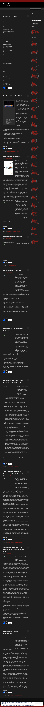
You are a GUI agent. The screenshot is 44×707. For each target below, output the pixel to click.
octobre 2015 (34, 187)
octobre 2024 (34, 63)
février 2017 (34, 168)
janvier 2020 (34, 128)
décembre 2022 (34, 88)
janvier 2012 (34, 228)
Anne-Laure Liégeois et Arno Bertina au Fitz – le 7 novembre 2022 (13, 549)
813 (33, 233)
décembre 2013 (34, 211)
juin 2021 (33, 109)
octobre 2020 (34, 118)
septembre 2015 (35, 188)
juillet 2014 (34, 203)
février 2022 (34, 100)
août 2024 (34, 66)
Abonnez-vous (35, 23)
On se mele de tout (11, 466)
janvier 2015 (34, 197)
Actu (7, 90)
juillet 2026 (34, 39)
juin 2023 (33, 82)
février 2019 (34, 141)
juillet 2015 (34, 190)
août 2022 (34, 93)
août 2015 (34, 189)
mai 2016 (33, 179)
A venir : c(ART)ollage (10, 16)
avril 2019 (34, 139)
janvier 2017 (34, 170)
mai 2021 (33, 110)
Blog (4, 8)
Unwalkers (34, 243)
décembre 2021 (34, 102)
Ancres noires (34, 237)
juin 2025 (33, 54)
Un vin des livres (9, 231)
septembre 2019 (35, 133)
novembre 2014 (34, 199)
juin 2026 (33, 41)
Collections (8, 8)
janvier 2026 (34, 46)
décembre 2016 (34, 171)
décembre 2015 (34, 184)
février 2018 (34, 155)
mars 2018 (34, 154)
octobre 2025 (34, 50)
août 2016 (34, 175)
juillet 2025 (34, 53)
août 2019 (34, 134)
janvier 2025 (34, 60)
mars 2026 (34, 44)
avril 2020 (34, 125)
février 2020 (34, 127)
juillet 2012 (34, 225)
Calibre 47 (34, 239)
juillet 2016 (34, 176)
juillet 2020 (34, 122)
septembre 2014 (35, 202)
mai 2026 (33, 42)
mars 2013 (34, 216)
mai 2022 (33, 96)
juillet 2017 (34, 163)
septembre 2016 (35, 174)
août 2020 (34, 120)
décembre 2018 (34, 143)
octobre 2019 (34, 132)
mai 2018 (33, 151)
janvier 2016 (34, 183)
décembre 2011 (34, 229)
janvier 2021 (34, 115)
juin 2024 (33, 68)
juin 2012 (33, 227)
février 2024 (34, 73)
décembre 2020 (34, 116)
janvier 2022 (34, 101)
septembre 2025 (35, 51)
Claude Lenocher (35, 241)
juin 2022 (33, 95)
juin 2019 (33, 136)
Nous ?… (17, 8)
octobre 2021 (34, 104)
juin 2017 (33, 164)
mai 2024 (33, 69)
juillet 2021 (34, 108)
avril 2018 (34, 152)
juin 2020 (33, 123)
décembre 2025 (34, 47)
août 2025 (34, 52)
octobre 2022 (34, 91)
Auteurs (13, 8)
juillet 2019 (34, 135)
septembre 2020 (35, 119)
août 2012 (34, 224)
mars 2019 (34, 140)
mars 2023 (34, 85)
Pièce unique (9, 151)
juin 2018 (33, 150)
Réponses (17, 466)
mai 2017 (33, 165)
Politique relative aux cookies (29, 705)
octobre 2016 (34, 173)
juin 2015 (33, 191)
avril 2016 (34, 180)
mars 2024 (34, 71)
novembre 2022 (34, 90)
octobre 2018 (34, 146)
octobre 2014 (34, 200)
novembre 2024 (34, 62)
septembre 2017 (35, 160)
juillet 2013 (34, 213)
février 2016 (34, 182)
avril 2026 (34, 43)
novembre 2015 (34, 186)
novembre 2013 (34, 212)
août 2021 (34, 107)
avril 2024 (34, 70)
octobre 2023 (34, 77)
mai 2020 (33, 124)
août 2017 (34, 162)
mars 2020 (34, 126)
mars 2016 (34, 181)
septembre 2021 (35, 106)
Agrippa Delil (34, 236)
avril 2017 (34, 166)
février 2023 (34, 86)
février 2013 (34, 217)
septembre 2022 (35, 92)
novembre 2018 (34, 144)
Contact (22, 8)
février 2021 (34, 114)
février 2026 (34, 45)
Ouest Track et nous (35, 32)
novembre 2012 (34, 221)
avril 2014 (34, 206)
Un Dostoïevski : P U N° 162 (12, 270)
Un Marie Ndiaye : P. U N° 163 (12, 96)
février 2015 (34, 196)
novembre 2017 (34, 158)
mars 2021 (34, 112)
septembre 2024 (35, 65)
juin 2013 (33, 214)
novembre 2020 (34, 117)
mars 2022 (34, 99)
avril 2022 (34, 98)
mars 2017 (34, 167)
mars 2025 (34, 58)
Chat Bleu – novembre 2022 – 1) (13, 156)
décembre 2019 (34, 130)
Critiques (33, 29)
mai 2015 (33, 192)
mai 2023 (33, 83)
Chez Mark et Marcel (35, 240)
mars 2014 (34, 207)
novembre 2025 (34, 49)
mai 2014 (33, 205)
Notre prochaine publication (12, 237)
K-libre (33, 242)
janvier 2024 (34, 74)
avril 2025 (34, 57)
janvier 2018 (34, 156)
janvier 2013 (34, 219)
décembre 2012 (34, 220)
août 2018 (34, 148)
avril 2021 (34, 111)
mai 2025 (33, 55)
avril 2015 (34, 194)
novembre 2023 (34, 76)
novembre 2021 (34, 103)
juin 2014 (33, 204)
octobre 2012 (34, 222)
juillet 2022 (34, 94)
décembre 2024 (34, 61)
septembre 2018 (35, 147)
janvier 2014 (34, 210)
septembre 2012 (35, 223)
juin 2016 (33, 178)
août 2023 (34, 79)
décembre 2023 (34, 75)
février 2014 (34, 208)
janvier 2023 (34, 87)
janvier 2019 (34, 142)
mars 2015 (34, 195)
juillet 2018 (34, 149)
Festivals (33, 30)
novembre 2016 (34, 172)
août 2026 (34, 38)
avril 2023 (34, 84)
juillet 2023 (34, 80)
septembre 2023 (35, 78)
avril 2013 (34, 215)
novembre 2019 (34, 131)
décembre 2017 (34, 157)
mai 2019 (33, 138)
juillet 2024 (34, 67)
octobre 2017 (34, 159)
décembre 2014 (34, 198)
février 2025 (34, 59)
